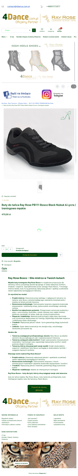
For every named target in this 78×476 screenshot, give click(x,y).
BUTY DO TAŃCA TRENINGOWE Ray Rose (41, 103)
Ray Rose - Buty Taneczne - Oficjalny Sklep (14, 103)
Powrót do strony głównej (39, 388)
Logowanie (57, 418)
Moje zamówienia (59, 420)
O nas (3, 435)
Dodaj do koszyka (30, 255)
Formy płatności (33, 422)
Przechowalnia (58, 422)
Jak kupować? (32, 418)
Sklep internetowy (37, 473)
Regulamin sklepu (7, 418)
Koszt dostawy (32, 426)
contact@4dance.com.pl (18, 6)
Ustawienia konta (59, 424)
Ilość (3, 246)
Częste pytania (33, 420)
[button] (34, 30)
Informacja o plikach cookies (11, 424)
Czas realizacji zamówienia (36, 424)
